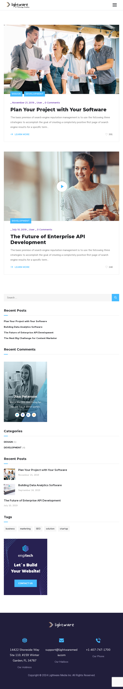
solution (50, 528)
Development (34, 94)
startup (64, 528)
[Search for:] (61, 297)
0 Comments (52, 102)
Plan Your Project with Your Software (58, 110)
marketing (25, 528)
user (39, 102)
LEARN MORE (21, 134)
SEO (38, 528)
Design (16, 94)
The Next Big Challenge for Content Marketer (30, 338)
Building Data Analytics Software (23, 326)
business (10, 528)
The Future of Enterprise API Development (47, 239)
